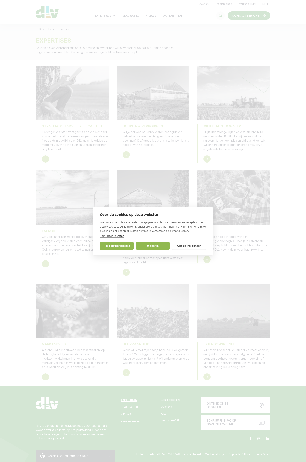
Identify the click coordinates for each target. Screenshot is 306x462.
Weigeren (153, 245)
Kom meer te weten (112, 235)
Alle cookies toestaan (117, 245)
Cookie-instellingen (189, 245)
